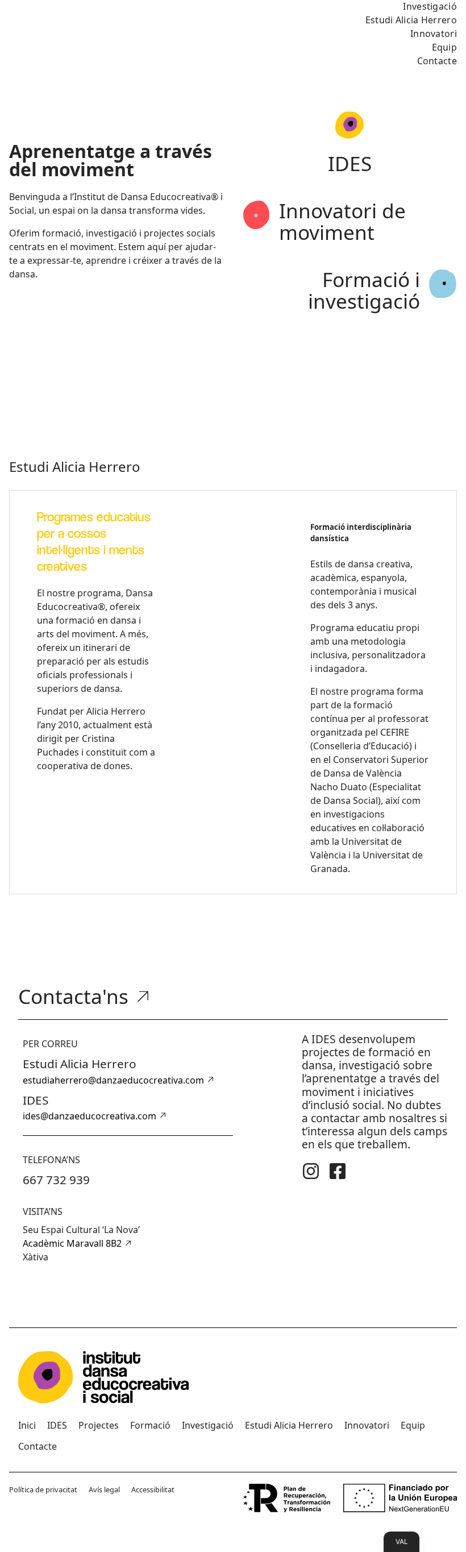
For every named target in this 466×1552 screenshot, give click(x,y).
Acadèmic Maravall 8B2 (72, 1243)
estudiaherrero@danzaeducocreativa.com (113, 1080)
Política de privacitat (43, 1489)
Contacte (437, 61)
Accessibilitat (152, 1489)
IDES (57, 1425)
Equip (444, 47)
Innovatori (433, 33)
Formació (150, 1425)
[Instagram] (311, 1171)
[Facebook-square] (337, 1171)
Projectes (98, 1425)
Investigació (208, 1425)
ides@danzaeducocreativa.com (89, 1116)
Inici (27, 1425)
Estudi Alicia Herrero (411, 20)
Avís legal (104, 1489)
